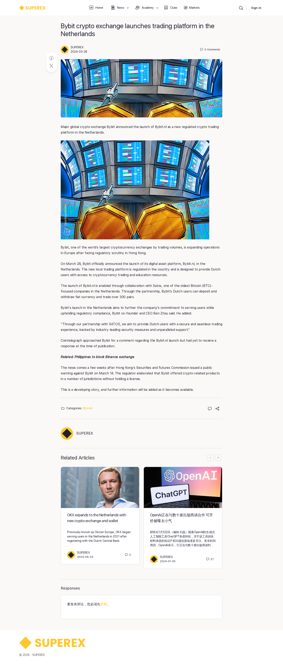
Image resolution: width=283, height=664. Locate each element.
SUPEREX (77, 47)
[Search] (241, 7)
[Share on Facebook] (51, 58)
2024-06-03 (85, 556)
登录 (103, 604)
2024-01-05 (167, 561)
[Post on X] (51, 66)
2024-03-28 (79, 51)
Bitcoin (88, 408)
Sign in (256, 8)
